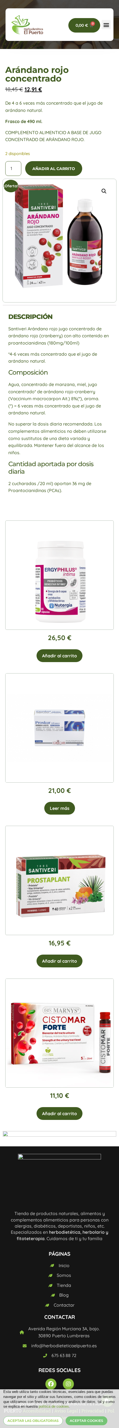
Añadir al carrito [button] (59, 655)
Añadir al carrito (53, 168)
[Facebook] (50, 1384)
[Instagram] (68, 1384)
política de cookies (54, 1406)
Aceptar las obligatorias (33, 1421)
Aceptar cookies (86, 1421)
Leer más (59, 808)
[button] (106, 24)
